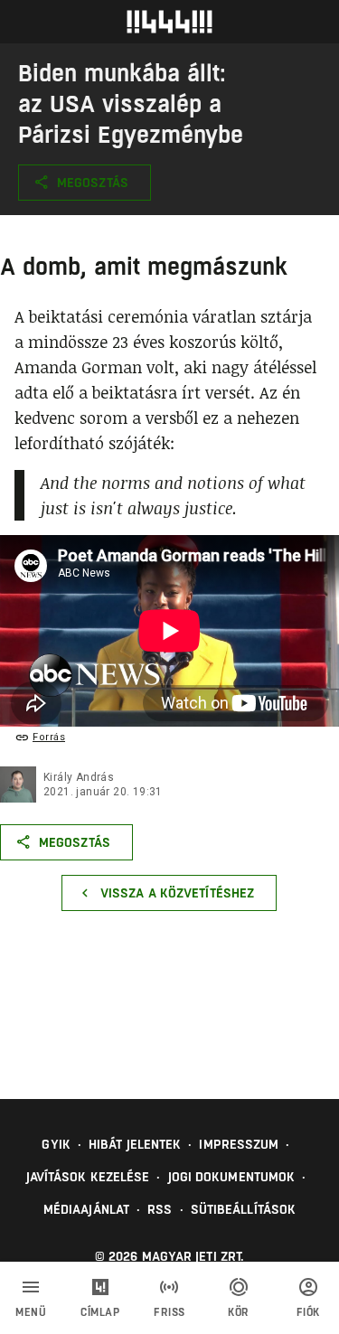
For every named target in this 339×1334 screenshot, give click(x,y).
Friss (169, 1312)
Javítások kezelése (88, 1177)
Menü (30, 1312)
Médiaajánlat (86, 1209)
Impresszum (238, 1144)
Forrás (49, 737)
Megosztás (92, 182)
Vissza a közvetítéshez (177, 893)
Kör (239, 1312)
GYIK (56, 1144)
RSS (159, 1209)
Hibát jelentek (135, 1144)
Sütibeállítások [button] (244, 1209)
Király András (78, 777)
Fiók (308, 1312)
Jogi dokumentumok (232, 1177)
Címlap (99, 1312)
